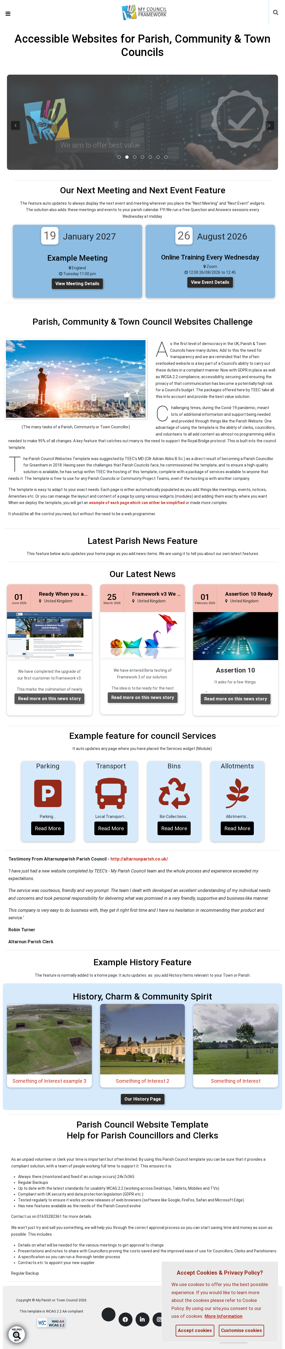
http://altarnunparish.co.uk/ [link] (139, 859)
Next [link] (270, 125)
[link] (148, 11)
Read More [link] (48, 828)
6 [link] (158, 157)
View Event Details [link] (210, 282)
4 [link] (142, 157)
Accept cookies (195, 1330)
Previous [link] (15, 125)
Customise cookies (241, 1330)
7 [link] (166, 157)
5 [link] (150, 157)
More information (223, 1316)
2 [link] (127, 157)
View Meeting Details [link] (77, 283)
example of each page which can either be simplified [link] (137, 502)
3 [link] (134, 157)
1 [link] (119, 157)
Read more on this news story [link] (49, 698)
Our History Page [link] (142, 1099)
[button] (276, 13)
